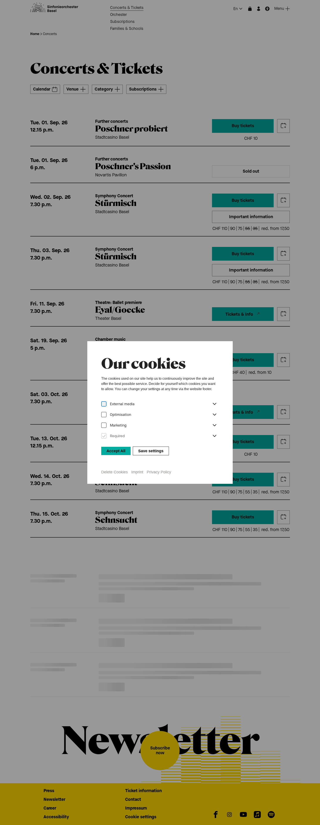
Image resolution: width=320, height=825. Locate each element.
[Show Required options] (214, 436)
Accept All (115, 451)
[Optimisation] (103, 414)
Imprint (137, 472)
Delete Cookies (114, 472)
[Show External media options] (214, 404)
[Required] (103, 436)
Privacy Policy (159, 472)
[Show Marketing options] (214, 425)
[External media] (103, 404)
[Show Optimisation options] (214, 414)
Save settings (150, 451)
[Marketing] (103, 425)
